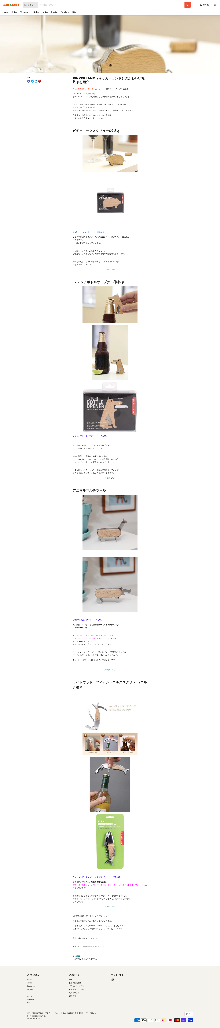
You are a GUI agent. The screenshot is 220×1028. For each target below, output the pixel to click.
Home (5, 12)
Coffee (14, 12)
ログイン (206, 5)
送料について (74, 993)
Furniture (65, 12)
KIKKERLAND (86, 946)
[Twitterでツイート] (32, 81)
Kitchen (36, 12)
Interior (54, 12)
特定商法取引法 (75, 983)
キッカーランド (98, 946)
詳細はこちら (110, 269)
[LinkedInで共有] (36, 81)
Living (45, 12)
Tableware (25, 12)
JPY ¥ (188, 1014)
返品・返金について (77, 989)
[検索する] (187, 5)
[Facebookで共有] (28, 81)
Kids (74, 12)
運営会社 (72, 996)
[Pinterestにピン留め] (39, 81)
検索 (71, 979)
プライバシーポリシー (77, 986)
